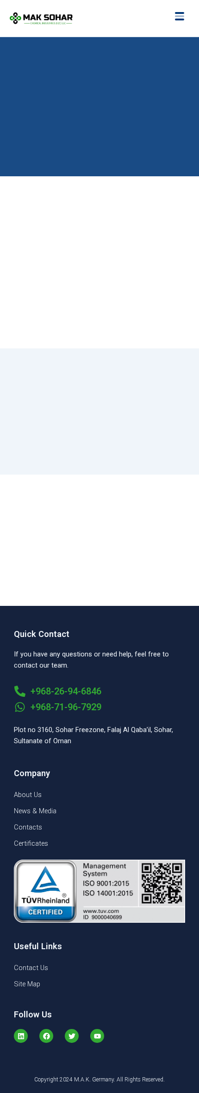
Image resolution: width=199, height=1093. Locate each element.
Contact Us (31, 968)
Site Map (27, 984)
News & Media (35, 811)
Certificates (31, 843)
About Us (28, 795)
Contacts (28, 827)
